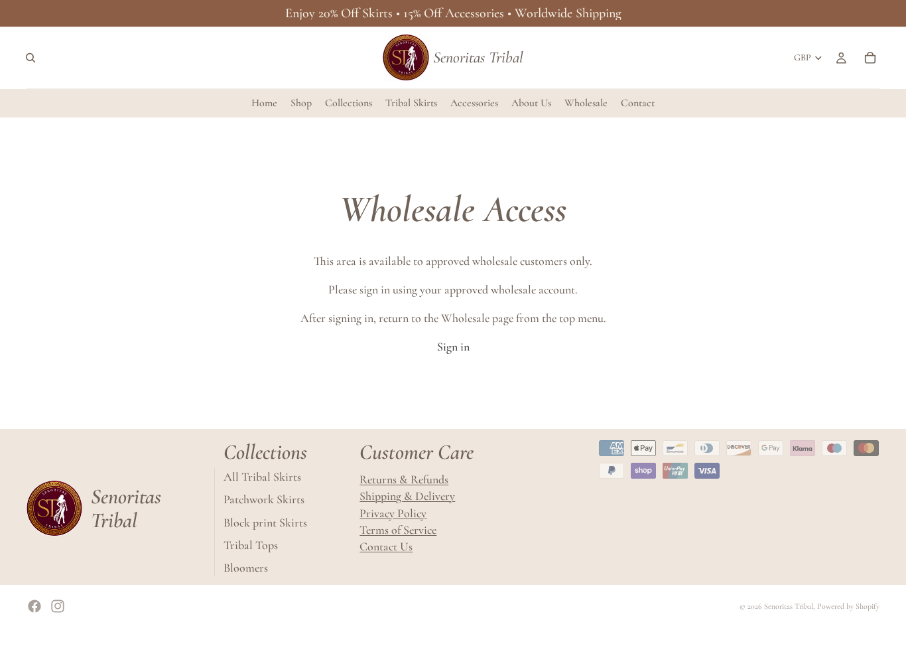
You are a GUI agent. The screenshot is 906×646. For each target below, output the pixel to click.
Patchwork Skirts (264, 499)
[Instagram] (58, 606)
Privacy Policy (392, 512)
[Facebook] (34, 606)
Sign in (453, 346)
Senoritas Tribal (788, 606)
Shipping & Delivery (407, 496)
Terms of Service (397, 530)
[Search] (30, 57)
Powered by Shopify (848, 606)
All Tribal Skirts (262, 476)
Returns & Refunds (403, 479)
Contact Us (386, 546)
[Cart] (870, 57)
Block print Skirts (265, 522)
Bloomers (246, 567)
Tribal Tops (251, 545)
